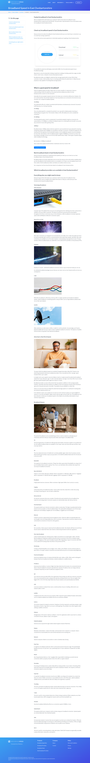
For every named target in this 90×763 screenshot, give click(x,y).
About (53, 2)
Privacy (69, 745)
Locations (22, 12)
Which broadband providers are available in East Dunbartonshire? (16, 37)
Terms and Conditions (72, 743)
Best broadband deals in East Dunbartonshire (15, 32)
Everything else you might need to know (16, 42)
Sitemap (69, 748)
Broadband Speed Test (42, 743)
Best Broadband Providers (42, 750)
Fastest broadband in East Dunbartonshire (14, 22)
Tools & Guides (15, 12)
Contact (79, 2)
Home (49, 2)
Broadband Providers (41, 745)
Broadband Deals (41, 748)
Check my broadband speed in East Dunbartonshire (16, 27)
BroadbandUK (15, 3)
